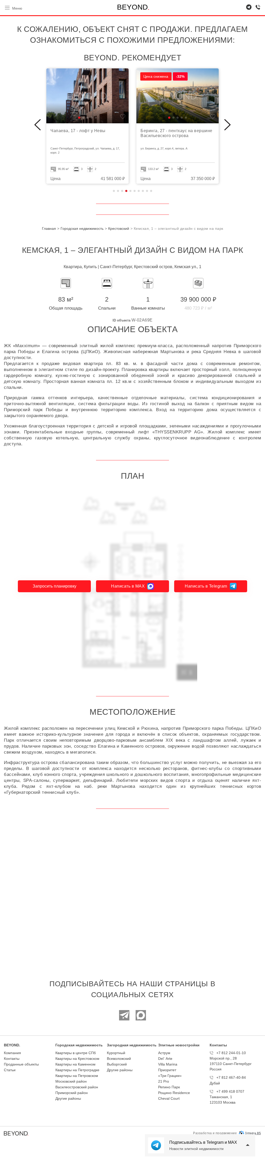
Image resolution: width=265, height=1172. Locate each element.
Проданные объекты (21, 1064)
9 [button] (147, 191)
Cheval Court (169, 1098)
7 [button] (139, 191)
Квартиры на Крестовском (77, 1058)
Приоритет (167, 1070)
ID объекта (121, 320)
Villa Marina (167, 1064)
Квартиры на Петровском (76, 1076)
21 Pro (163, 1081)
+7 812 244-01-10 (231, 1053)
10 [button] (151, 191)
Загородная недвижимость (132, 1045)
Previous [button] (37, 125)
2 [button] (118, 191)
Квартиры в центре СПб (75, 1053)
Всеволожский (119, 1058)
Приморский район (71, 1093)
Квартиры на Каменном (75, 1064)
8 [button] (143, 191)
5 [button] (130, 191)
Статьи (10, 1070)
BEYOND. (12, 1045)
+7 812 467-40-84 (231, 1077)
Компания (12, 1053)
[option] (87, 126)
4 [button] (126, 191)
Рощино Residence (174, 1093)
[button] (79, 118)
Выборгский (117, 1064)
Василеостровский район (76, 1087)
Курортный (116, 1053)
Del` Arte (165, 1058)
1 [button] (114, 191)
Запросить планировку (54, 586)
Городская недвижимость (79, 1045)
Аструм (164, 1053)
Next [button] (227, 125)
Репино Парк (169, 1087)
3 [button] (122, 191)
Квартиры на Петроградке (77, 1070)
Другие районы (68, 1098)
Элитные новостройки (179, 1045)
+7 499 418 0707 (230, 1091)
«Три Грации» (170, 1076)
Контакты (11, 1058)
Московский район (71, 1081)
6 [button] (135, 191)
